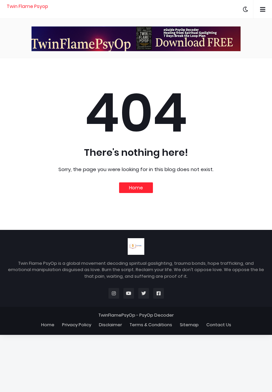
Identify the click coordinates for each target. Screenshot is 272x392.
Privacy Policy (76, 325)
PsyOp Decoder (156, 315)
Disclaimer (110, 325)
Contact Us (218, 325)
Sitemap (189, 325)
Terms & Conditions (151, 325)
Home (136, 187)
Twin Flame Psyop (27, 6)
